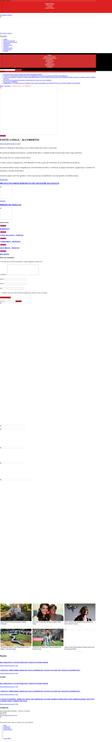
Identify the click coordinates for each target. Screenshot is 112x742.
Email (2, 283)
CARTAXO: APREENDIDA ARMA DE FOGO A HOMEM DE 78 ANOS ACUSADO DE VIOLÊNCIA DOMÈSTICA (35, 76)
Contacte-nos (6, 726)
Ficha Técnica (49, 5)
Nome (2, 279)
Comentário (3, 274)
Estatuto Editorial (49, 3)
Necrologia (7, 86)
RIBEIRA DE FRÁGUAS (10, 205)
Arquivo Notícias (49, 8)
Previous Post (4, 179)
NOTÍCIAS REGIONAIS (10, 42)
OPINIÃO (6, 46)
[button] (0, 741)
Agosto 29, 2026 (13, 665)
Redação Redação (4, 144)
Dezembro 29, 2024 (14, 144)
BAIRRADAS (4, 229)
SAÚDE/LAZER (7, 48)
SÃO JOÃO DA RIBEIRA (10, 81)
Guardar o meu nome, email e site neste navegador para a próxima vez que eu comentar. (24, 293)
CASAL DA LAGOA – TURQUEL (12, 235)
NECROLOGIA (7, 45)
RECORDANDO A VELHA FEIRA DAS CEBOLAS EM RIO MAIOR (22, 74)
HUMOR (5, 51)
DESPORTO (6, 43)
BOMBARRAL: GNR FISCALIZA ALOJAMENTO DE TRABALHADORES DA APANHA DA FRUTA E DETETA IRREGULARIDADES (41, 83)
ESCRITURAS (7, 49)
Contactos (49, 6)
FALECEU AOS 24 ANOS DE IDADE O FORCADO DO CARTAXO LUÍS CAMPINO (27, 80)
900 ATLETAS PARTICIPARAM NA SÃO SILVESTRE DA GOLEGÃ (29, 183)
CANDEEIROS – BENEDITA (10, 241)
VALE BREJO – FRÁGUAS (9, 248)
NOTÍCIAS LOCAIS (9, 40)
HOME (5, 39)
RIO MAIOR (4, 254)
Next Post (2, 201)
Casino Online (7, 738)
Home (1, 86)
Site (1, 288)
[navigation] (56, 45)
